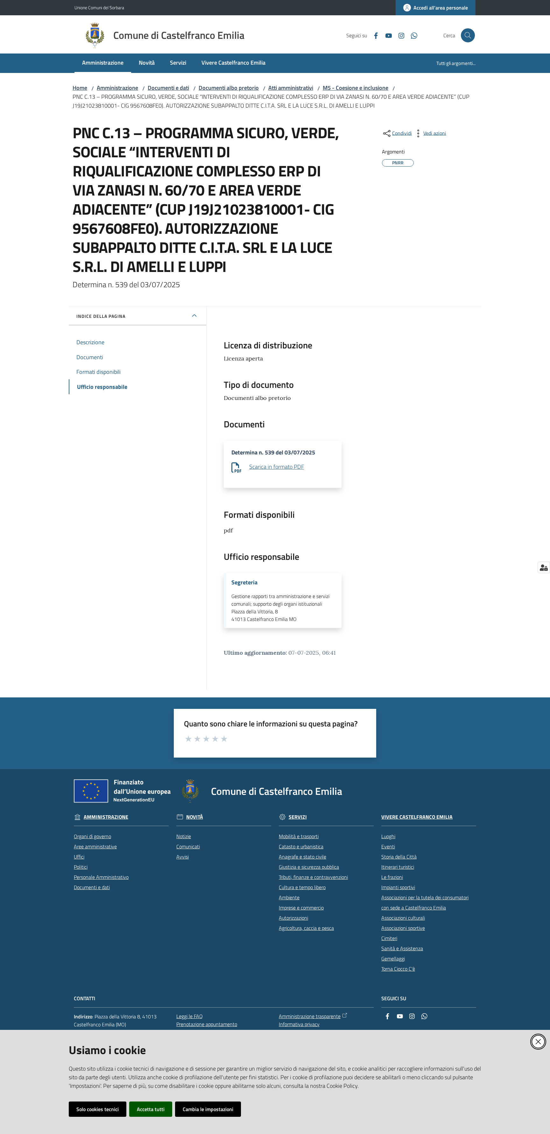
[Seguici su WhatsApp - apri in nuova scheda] (411, 35)
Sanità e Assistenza (402, 948)
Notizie (183, 836)
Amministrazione (117, 87)
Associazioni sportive (403, 928)
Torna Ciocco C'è (398, 969)
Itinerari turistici (397, 867)
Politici (81, 867)
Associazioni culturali (403, 918)
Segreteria (244, 582)
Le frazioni (392, 877)
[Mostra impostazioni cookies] (544, 567)
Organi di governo (92, 836)
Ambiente (289, 897)
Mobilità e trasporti (299, 836)
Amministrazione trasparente (310, 1016)
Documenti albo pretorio (229, 87)
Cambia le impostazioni (208, 1109)
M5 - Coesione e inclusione (355, 87)
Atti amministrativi (290, 87)
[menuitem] (102, 63)
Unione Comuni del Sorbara (99, 7)
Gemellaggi (393, 958)
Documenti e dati (168, 87)
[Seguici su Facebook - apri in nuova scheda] (373, 35)
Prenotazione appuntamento (206, 1024)
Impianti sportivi (398, 887)
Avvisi (182, 856)
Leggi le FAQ (189, 1016)
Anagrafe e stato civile (302, 856)
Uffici (79, 856)
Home (80, 87)
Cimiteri (389, 938)
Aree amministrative (95, 846)
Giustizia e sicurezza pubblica (309, 867)
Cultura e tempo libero (302, 887)
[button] (468, 35)
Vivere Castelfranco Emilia (417, 817)
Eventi (388, 846)
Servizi (298, 817)
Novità (194, 817)
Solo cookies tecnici (97, 1109)
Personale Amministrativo (101, 877)
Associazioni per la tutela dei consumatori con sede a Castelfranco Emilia (425, 902)
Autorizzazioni (293, 918)
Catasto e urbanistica (301, 846)
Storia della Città (399, 856)
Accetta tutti (151, 1109)
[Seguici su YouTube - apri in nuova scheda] (386, 35)
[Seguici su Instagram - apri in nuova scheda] (398, 35)
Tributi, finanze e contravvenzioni (313, 877)
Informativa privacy (299, 1024)
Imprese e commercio (301, 907)
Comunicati (188, 846)
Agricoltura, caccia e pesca (306, 928)
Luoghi (388, 836)
